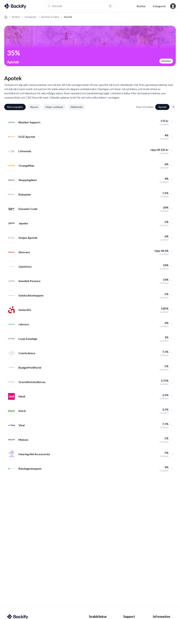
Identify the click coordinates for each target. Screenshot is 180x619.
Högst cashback (54, 106)
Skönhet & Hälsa (50, 16)
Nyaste (34, 106)
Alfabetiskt (76, 106)
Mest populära (15, 106)
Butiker (141, 6)
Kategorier (159, 6)
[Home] (5, 16)
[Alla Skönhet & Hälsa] (173, 107)
